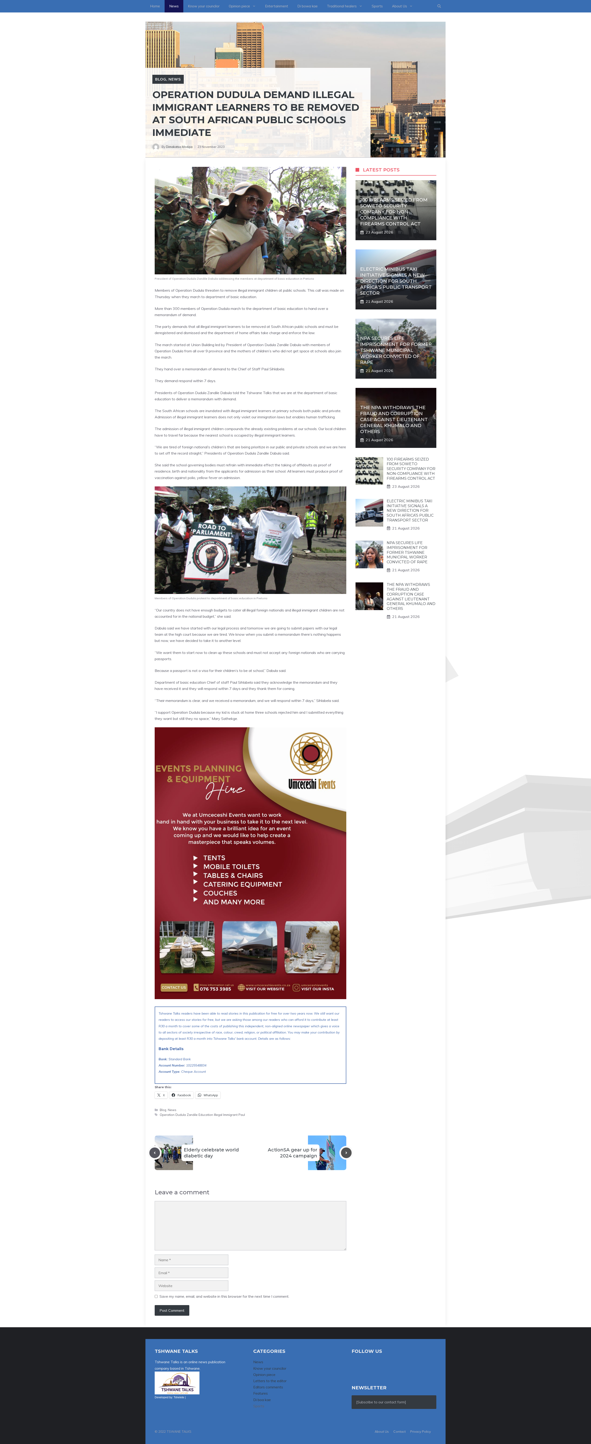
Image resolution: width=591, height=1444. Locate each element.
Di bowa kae (307, 6)
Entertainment (276, 6)
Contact (399, 1431)
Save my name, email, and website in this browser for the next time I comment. (224, 1296)
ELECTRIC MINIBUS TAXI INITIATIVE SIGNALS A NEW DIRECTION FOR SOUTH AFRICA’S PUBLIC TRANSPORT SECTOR (396, 281)
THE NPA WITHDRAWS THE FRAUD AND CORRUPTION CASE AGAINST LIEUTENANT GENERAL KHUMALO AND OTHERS (394, 419)
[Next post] (346, 1153)
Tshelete (179, 1397)
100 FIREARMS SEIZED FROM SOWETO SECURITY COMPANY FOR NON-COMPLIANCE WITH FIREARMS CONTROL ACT (394, 212)
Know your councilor (204, 6)
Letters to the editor (269, 1380)
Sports (377, 6)
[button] (439, 6)
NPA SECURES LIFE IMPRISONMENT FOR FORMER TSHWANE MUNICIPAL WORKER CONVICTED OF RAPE (396, 350)
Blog (160, 79)
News (174, 6)
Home (155, 6)
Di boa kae (262, 1399)
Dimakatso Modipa (179, 147)
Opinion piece (239, 6)
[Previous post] (155, 1153)
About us (382, 1431)
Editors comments (268, 1387)
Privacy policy (420, 1431)
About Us (399, 6)
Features (260, 1393)
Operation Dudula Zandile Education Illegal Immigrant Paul (202, 1115)
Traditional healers (342, 6)
